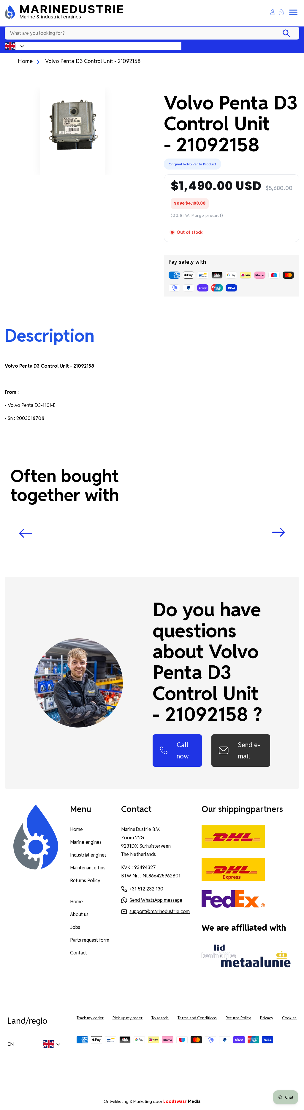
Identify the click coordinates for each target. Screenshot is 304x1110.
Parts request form (90, 940)
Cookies (289, 1017)
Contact (78, 953)
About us (79, 914)
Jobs (75, 927)
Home (25, 61)
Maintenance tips (88, 868)
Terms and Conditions (197, 1017)
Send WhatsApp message (155, 900)
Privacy (266, 1017)
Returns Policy (85, 880)
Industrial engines (88, 855)
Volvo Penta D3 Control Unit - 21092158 (93, 61)
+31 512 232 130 (146, 889)
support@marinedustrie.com (159, 911)
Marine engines (86, 842)
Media (181, 1101)
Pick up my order (128, 1017)
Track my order (90, 1017)
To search (160, 1017)
